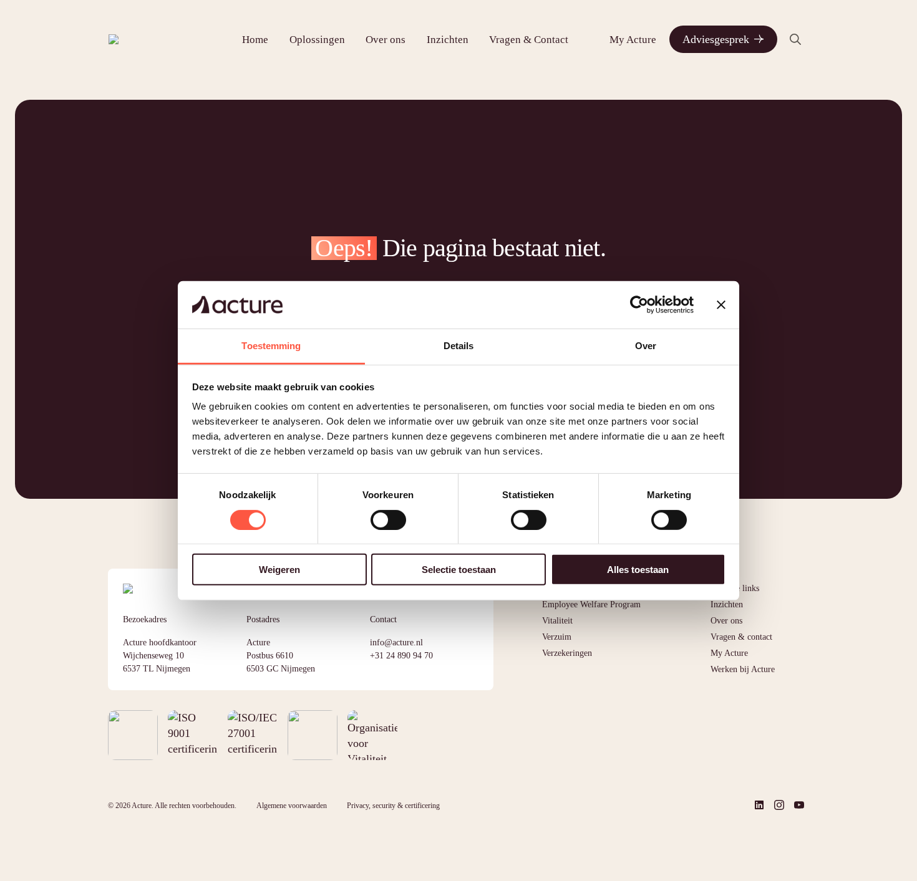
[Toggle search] (795, 39)
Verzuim (556, 637)
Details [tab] (459, 345)
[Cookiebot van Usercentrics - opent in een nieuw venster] (639, 305)
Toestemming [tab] (271, 345)
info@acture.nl (396, 642)
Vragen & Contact (528, 40)
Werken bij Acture (743, 669)
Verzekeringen (567, 653)
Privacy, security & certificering (393, 805)
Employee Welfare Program (591, 604)
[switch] (388, 519)
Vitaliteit (557, 620)
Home (255, 40)
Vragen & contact (741, 637)
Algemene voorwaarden (291, 805)
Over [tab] (645, 345)
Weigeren (279, 569)
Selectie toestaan (459, 569)
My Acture (632, 40)
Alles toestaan (638, 569)
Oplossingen (317, 40)
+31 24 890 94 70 (401, 655)
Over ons (385, 40)
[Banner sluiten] (721, 305)
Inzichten (447, 40)
